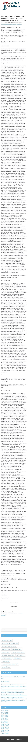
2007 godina (5, 727)
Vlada (5, 661)
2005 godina (5, 730)
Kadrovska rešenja (5, 681)
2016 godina (4, 713)
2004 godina (5, 732)
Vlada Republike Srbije (10, 664)
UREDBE (17, 658)
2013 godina (4, 718)
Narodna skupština (9, 646)
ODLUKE (5, 652)
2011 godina (4, 721)
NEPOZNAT (13, 22)
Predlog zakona (19, 22)
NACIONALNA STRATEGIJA (10, 643)
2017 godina (4, 712)
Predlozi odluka (8, 655)
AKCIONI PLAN (7, 640)
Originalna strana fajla (6, 24)
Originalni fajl (14, 24)
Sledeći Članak (14, 606)
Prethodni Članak (14, 602)
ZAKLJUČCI (6, 667)
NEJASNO (6, 649)
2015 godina (4, 715)
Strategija (6, 658)
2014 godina (4, 716)
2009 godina (5, 724)
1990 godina (4, 733)
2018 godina (4, 710)
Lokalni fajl (19, 24)
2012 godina (4, 719)
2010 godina (4, 722)
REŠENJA (20, 655)
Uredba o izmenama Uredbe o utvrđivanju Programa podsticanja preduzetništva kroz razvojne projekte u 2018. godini (14, 686)
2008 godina (5, 725)
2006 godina (5, 728)
